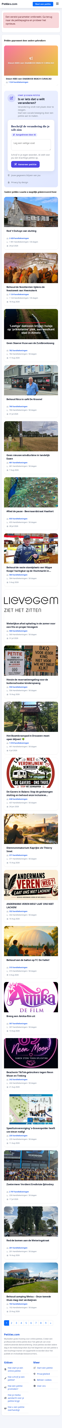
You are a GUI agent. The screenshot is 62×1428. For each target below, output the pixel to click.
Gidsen (8, 1362)
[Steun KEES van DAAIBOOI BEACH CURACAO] (31, 65)
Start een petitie (43, 4)
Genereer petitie (27, 164)
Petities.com (9, 3)
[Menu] (57, 4)
